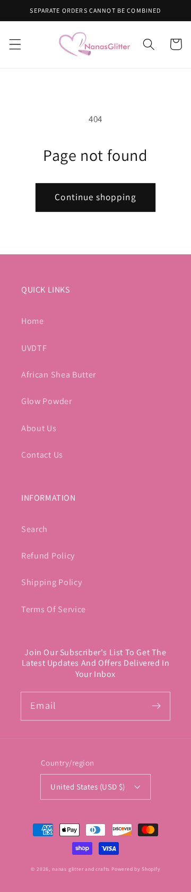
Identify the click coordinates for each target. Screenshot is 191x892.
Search (34, 529)
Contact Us (42, 454)
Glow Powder (46, 401)
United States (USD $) (87, 787)
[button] (15, 44)
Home (32, 321)
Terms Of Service (53, 609)
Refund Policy (48, 555)
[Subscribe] (156, 705)
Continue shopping (95, 197)
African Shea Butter (58, 374)
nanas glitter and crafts (81, 868)
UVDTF (34, 348)
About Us (39, 428)
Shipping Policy (51, 582)
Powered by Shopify (135, 868)
